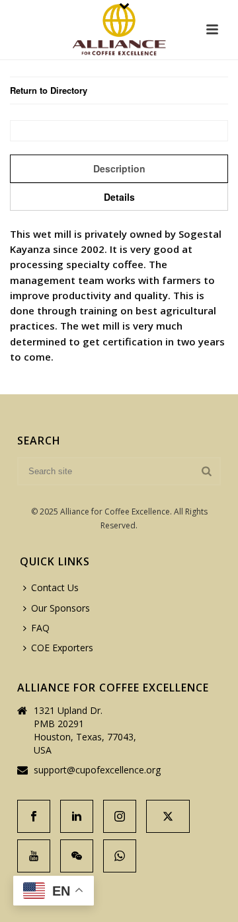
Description (119, 168)
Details (119, 196)
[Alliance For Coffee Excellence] (119, 29)
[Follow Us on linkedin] (76, 816)
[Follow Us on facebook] (33, 816)
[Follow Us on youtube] (33, 855)
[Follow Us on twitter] (168, 816)
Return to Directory (48, 90)
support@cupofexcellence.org (97, 770)
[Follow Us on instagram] (119, 816)
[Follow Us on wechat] (76, 855)
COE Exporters (62, 647)
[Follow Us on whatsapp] (119, 855)
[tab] (119, 168)
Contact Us (55, 587)
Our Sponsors (60, 608)
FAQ (40, 627)
